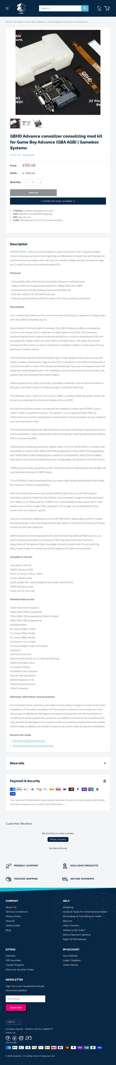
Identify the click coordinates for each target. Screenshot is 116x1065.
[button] (15, 224)
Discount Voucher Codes (20, 969)
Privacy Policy (13, 916)
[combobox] (60, 8)
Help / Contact (71, 925)
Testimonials (13, 925)
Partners (10, 955)
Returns (67, 921)
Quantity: (15, 182)
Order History (70, 965)
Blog (8, 930)
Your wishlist (70, 955)
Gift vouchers (13, 960)
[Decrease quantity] (26, 182)
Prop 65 (10, 921)
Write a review (58, 839)
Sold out (33, 192)
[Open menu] (7, 8)
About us (11, 907)
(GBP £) (11, 1022)
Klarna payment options (77, 934)
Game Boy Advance (35, 22)
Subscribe (16, 1007)
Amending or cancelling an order (82, 916)
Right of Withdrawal (74, 939)
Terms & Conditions (17, 911)
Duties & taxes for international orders (85, 911)
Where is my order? (74, 930)
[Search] (85, 8)
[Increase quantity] (41, 182)
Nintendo (18, 22)
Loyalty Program (15, 965)
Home (9, 22)
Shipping (68, 907)
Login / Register (72, 960)
